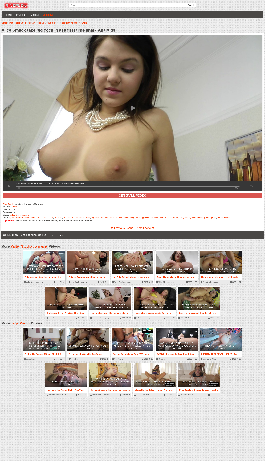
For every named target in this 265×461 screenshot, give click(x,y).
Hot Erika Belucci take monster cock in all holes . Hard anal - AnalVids (132, 269)
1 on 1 (45, 217)
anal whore (68, 217)
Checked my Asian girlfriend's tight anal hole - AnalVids (198, 306)
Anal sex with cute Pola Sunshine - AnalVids (66, 306)
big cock (95, 217)
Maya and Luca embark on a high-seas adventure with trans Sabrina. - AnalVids (110, 381)
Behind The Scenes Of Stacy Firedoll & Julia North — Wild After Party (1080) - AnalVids (44, 346)
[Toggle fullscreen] (256, 186)
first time (154, 217)
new (161, 217)
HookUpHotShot (142, 394)
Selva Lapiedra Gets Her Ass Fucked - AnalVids (88, 347)
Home (9, 15)
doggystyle (144, 217)
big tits (12, 217)
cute (120, 217)
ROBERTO (15, 206)
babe (88, 217)
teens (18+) (36, 217)
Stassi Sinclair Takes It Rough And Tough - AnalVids (154, 383)
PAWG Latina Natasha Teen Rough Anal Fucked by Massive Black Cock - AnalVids (177, 346)
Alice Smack (8, 203)
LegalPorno (20, 323)
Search (191, 5)
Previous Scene (123, 228)
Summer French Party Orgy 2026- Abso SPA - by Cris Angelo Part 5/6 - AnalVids (132, 346)
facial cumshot (22, 217)
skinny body (191, 217)
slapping (201, 217)
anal (51, 217)
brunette (104, 217)
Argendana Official (209, 359)
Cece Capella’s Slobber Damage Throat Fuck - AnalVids (199, 383)
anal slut (58, 217)
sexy (182, 217)
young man (211, 217)
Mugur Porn (30, 359)
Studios (20, 15)
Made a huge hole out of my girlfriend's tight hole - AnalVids (220, 270)
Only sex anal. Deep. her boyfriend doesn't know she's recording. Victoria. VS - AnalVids (44, 269)
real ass (168, 217)
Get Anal (161, 359)
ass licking (79, 217)
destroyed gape (131, 217)
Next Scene (144, 228)
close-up (113, 217)
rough (175, 217)
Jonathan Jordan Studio (57, 394)
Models (35, 15)
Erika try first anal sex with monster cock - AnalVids (88, 270)
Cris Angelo (118, 359)
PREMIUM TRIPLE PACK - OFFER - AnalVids (221, 347)
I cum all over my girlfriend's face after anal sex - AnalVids (155, 306)
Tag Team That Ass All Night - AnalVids (66, 383)
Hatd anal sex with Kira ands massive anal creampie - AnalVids (110, 306)
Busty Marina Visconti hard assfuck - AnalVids (177, 270)
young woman (224, 217)
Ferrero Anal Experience (101, 394)
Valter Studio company (20, 214)
